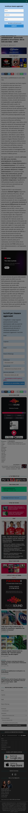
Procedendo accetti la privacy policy (14, 23)
